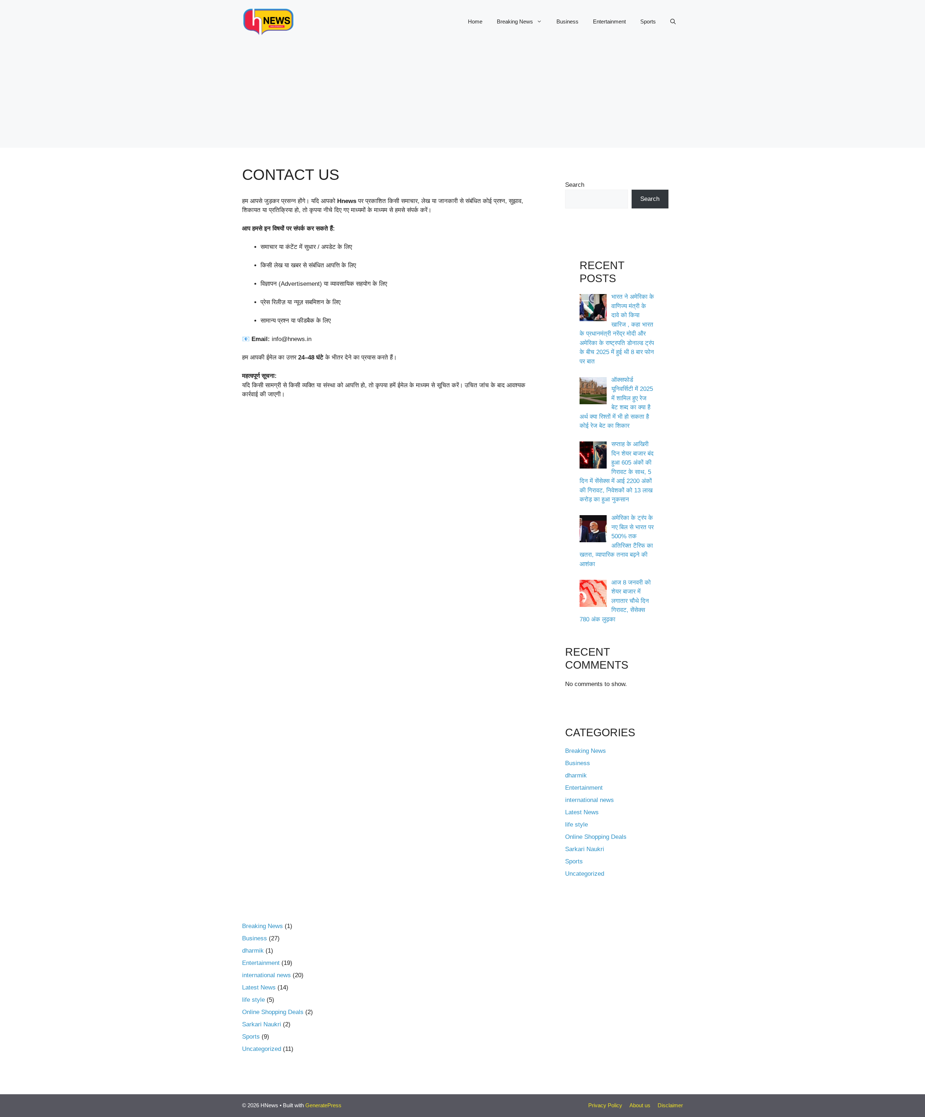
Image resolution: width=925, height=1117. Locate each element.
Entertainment (609, 21)
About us (639, 1105)
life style (576, 824)
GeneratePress (323, 1105)
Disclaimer (670, 1105)
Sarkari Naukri (584, 849)
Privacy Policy (605, 1105)
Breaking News (515, 21)
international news (589, 800)
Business (567, 21)
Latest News (582, 812)
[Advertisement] (462, 97)
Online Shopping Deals (596, 836)
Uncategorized (584, 873)
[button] (673, 22)
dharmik (576, 775)
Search (574, 184)
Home (475, 21)
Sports (648, 21)
